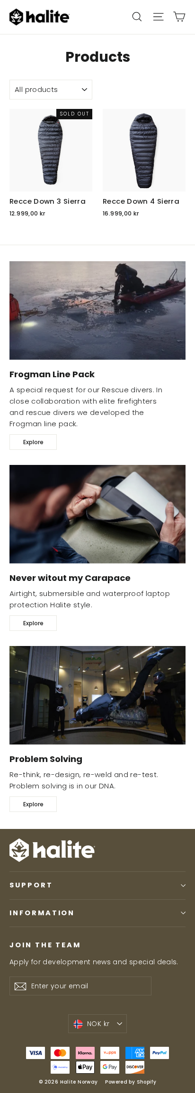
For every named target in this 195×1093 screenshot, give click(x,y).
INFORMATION (42, 913)
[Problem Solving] (97, 695)
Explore (33, 442)
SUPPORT (31, 885)
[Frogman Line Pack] (97, 310)
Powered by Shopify (130, 1081)
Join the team (45, 945)
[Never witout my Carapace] (97, 514)
